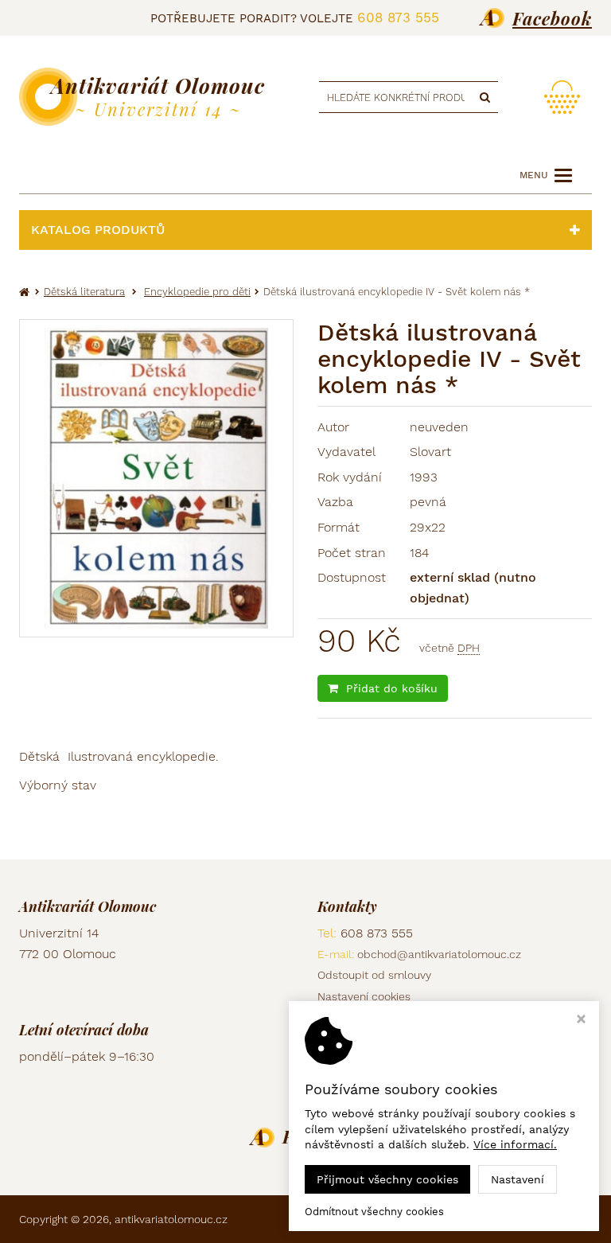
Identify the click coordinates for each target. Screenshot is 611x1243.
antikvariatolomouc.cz (171, 1219)
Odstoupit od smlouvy (374, 974)
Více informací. (515, 1144)
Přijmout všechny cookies (387, 1179)
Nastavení (517, 1179)
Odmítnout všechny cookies (374, 1212)
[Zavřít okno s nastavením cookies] (581, 1020)
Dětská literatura (84, 292)
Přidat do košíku (392, 688)
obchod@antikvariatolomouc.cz (439, 954)
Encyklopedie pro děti (197, 292)
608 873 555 (398, 17)
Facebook (552, 18)
